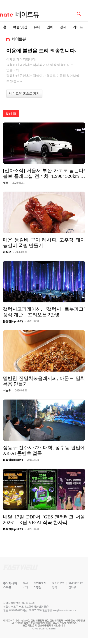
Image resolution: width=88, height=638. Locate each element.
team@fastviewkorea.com (64, 610)
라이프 (78, 27)
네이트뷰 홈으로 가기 (24, 93)
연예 (50, 27)
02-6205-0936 (15, 610)
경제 (63, 27)
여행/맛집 (20, 27)
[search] (79, 13)
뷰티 (37, 27)
